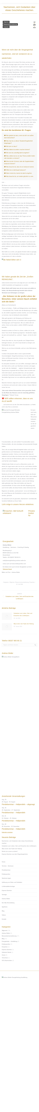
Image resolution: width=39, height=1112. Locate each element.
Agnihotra (4, 907)
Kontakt (4, 919)
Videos (4, 915)
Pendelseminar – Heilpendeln (13, 813)
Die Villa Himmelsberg (8, 902)
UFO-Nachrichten (7, 960)
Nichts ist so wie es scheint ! (10, 851)
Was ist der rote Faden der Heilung (24, 623)
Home (3, 862)
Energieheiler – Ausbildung (9, 941)
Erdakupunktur (6, 874)
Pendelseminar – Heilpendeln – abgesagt (18, 804)
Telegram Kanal (7, 569)
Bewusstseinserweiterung (10, 24)
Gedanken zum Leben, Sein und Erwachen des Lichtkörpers (23, 614)
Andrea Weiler (6, 898)
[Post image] (7, 616)
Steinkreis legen (6, 878)
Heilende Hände (6, 952)
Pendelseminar (6, 870)
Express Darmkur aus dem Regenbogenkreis (15, 854)
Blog (3, 911)
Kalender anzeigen (7, 832)
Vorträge (4, 894)
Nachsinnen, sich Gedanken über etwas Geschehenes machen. (17, 842)
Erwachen (6, 27)
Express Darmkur (7, 890)
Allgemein (6, 22)
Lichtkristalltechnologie (8, 886)
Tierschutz (5, 957)
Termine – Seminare (7, 866)
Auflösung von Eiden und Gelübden (12, 882)
